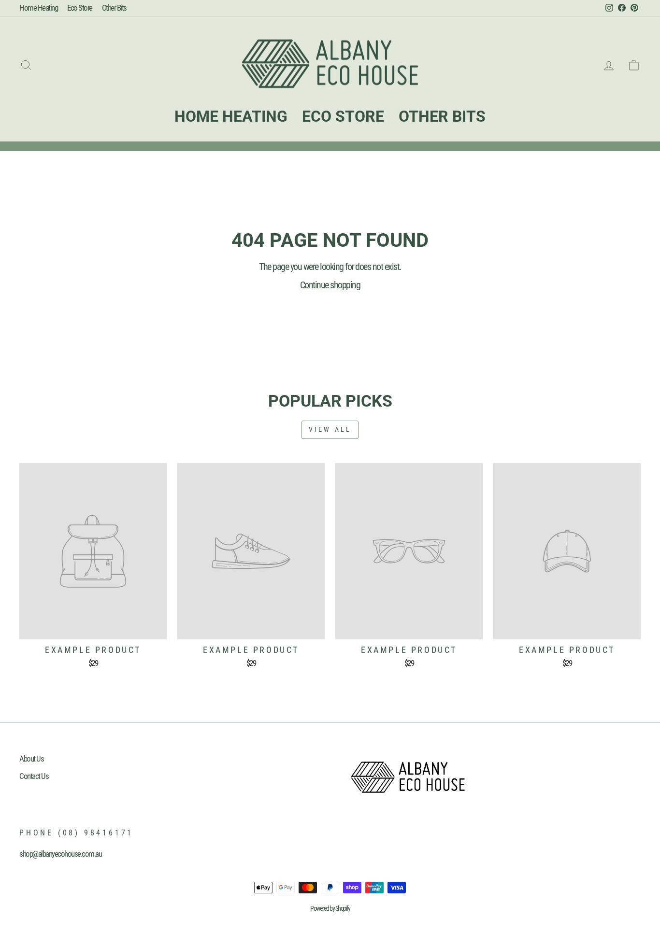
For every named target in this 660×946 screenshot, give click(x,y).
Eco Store (79, 8)
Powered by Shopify (330, 908)
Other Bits (114, 8)
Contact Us (33, 776)
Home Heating (38, 8)
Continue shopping (330, 285)
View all (330, 429)
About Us (31, 758)
